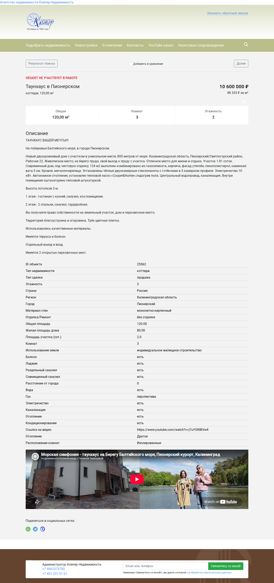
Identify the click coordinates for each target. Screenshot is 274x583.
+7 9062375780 (53, 569)
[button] (227, 13)
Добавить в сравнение (148, 63)
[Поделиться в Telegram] (35, 529)
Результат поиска (41, 63)
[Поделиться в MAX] (42, 529)
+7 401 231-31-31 (54, 574)
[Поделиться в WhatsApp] (28, 529)
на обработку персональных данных (209, 572)
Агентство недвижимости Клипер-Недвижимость (37, 2)
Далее (241, 63)
